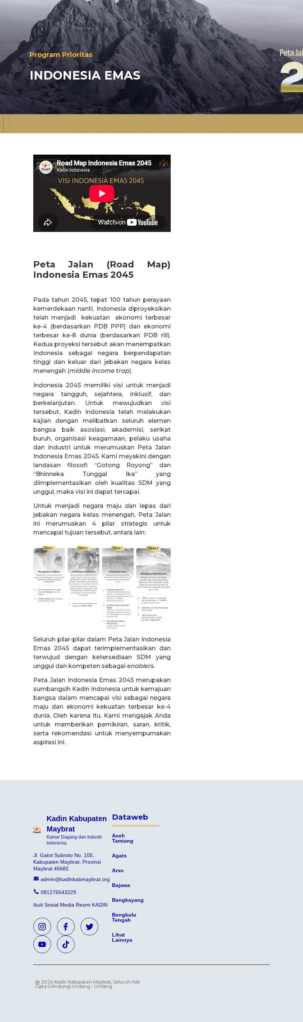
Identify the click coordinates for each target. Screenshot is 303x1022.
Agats (119, 856)
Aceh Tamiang (122, 838)
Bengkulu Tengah (124, 917)
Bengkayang (128, 900)
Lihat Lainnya (122, 937)
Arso (118, 870)
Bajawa (121, 885)
